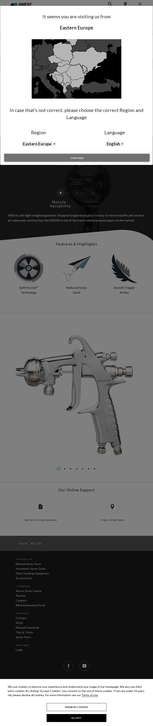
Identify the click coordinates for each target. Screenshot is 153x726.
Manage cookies (76, 706)
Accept (76, 717)
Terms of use (89, 695)
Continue (76, 158)
